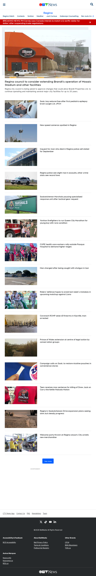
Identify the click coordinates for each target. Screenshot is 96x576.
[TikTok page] (45, 521)
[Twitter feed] (41, 521)
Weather (40, 16)
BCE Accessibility (9, 542)
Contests (21, 16)
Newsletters (36, 513)
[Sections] (4, 4)
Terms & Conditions (41, 545)
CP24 (67, 542)
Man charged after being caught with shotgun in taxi (64, 268)
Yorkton (30, 16)
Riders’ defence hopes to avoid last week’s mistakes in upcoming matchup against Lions (65, 293)
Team (45, 513)
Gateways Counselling (69, 16)
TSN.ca (68, 548)
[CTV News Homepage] (48, 4)
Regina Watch (8, 16)
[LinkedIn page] (55, 521)
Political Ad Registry (41, 548)
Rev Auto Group (87, 16)
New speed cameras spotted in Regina (58, 125)
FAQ (28, 513)
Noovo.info (7, 558)
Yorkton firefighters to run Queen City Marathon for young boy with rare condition (64, 221)
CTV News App (9, 513)
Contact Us (20, 513)
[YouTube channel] (50, 521)
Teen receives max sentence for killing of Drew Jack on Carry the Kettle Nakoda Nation (65, 388)
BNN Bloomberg (71, 545)
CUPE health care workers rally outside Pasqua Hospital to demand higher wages (62, 245)
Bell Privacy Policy (41, 542)
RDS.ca (5, 563)
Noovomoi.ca (8, 561)
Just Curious (51, 16)
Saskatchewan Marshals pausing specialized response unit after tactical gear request (61, 198)
